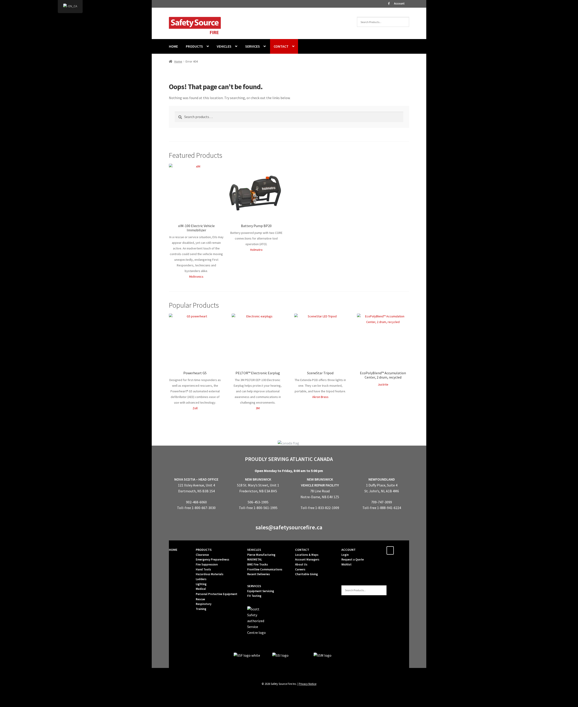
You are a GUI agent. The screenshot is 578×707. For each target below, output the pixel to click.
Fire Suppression (207, 564)
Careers (300, 569)
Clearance (202, 555)
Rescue (200, 599)
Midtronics (196, 276)
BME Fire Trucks (257, 564)
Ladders (201, 579)
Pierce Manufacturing (261, 555)
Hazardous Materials (209, 574)
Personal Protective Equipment (216, 594)
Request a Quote (352, 559)
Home (178, 61)
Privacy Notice (307, 684)
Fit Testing (254, 596)
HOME (173, 46)
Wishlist (346, 564)
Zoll (195, 408)
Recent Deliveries (258, 574)
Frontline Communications (264, 569)
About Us (301, 564)
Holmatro (256, 250)
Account (399, 3)
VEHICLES (224, 46)
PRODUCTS (194, 46)
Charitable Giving (306, 574)
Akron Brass (320, 397)
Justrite (383, 384)
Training (201, 609)
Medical (201, 589)
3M (258, 408)
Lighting (201, 584)
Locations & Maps (306, 555)
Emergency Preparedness (212, 559)
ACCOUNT (348, 550)
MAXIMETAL (254, 559)
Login (345, 555)
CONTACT (281, 46)
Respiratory (203, 604)
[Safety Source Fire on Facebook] (390, 550)
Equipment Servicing (260, 591)
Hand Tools (203, 569)
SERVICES (252, 46)
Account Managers (307, 559)
